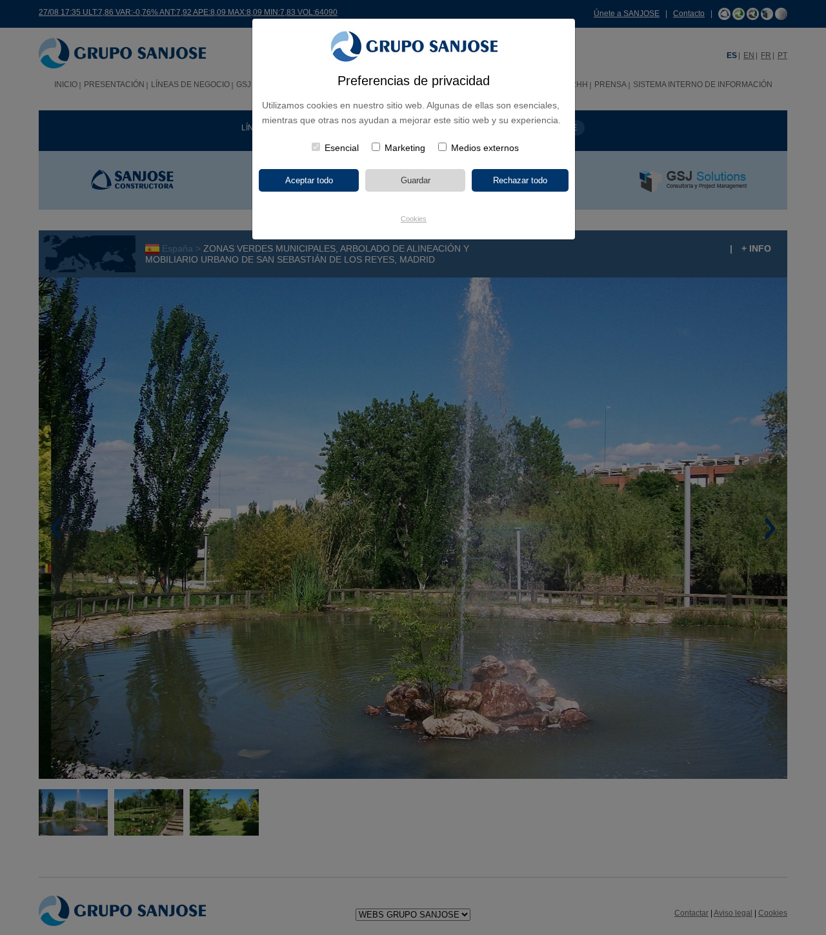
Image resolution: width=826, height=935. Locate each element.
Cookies (414, 219)
